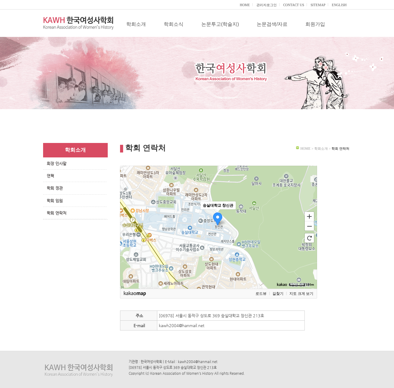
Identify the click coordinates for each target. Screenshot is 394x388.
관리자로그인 (266, 5)
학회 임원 (55, 200)
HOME (245, 5)
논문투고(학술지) (220, 24)
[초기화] (309, 238)
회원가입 (315, 24)
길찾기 (277, 293)
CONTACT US (293, 5)
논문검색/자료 (272, 24)
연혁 (50, 175)
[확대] (309, 216)
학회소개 (136, 24)
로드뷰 (261, 293)
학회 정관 (55, 188)
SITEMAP (318, 5)
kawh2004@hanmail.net (181, 325)
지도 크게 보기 (301, 293)
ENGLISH (339, 5)
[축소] (309, 226)
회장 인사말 (56, 163)
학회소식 (173, 24)
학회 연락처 (56, 213)
